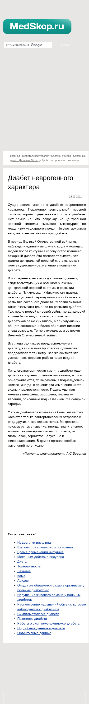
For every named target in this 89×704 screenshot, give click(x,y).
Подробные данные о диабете (41, 628)
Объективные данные (34, 633)
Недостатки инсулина (34, 542)
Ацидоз (22, 580)
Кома (21, 576)
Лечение (24, 571)
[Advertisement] (44, 101)
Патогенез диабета (32, 618)
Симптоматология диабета (38, 614)
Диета (22, 561)
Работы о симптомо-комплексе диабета (48, 623)
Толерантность (29, 566)
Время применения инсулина (40, 552)
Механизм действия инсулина (40, 557)
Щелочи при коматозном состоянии (45, 547)
